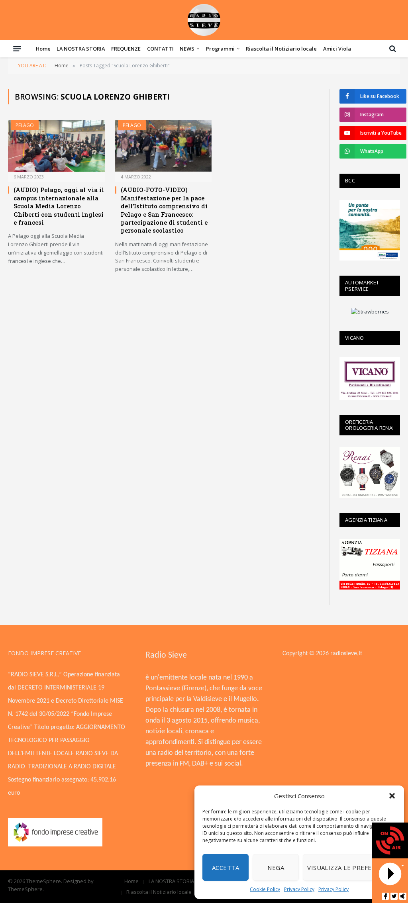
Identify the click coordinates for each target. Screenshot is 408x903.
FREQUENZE (126, 48)
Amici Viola (337, 48)
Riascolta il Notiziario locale (281, 48)
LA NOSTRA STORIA (81, 48)
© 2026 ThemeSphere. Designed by (51, 881)
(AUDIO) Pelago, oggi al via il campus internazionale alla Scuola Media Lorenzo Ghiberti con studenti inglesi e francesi (59, 206)
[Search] (392, 48)
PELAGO (25, 125)
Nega (275, 868)
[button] (392, 796)
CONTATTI (160, 48)
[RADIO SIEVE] (204, 20)
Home (43, 48)
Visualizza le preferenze (349, 868)
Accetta (225, 868)
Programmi (220, 48)
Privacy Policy (299, 889)
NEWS (187, 48)
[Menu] (17, 48)
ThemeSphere (25, 889)
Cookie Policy (265, 889)
